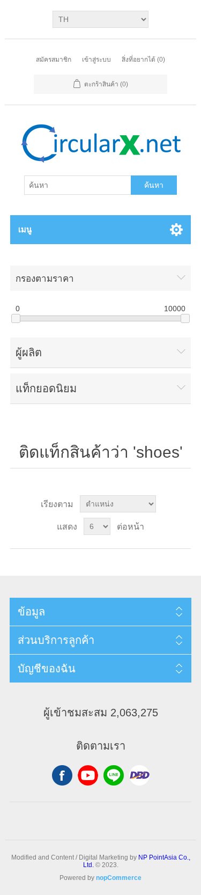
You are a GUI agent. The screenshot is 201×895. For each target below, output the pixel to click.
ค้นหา (153, 185)
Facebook (62, 775)
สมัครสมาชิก (53, 59)
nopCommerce (119, 878)
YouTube (88, 775)
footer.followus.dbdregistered (139, 775)
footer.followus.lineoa (113, 775)
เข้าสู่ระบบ (96, 59)
